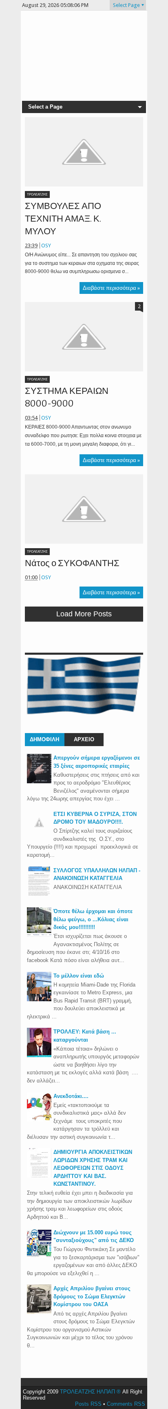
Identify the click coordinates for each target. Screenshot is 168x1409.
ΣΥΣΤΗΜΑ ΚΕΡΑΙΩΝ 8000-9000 (66, 397)
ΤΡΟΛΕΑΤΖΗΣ (37, 194)
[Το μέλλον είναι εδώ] (39, 999)
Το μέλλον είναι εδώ (78, 976)
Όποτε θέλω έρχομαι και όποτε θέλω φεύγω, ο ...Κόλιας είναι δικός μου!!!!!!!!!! (93, 919)
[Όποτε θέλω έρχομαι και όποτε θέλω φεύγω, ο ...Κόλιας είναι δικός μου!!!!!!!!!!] (39, 935)
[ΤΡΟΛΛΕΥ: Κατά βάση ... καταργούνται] (39, 1055)
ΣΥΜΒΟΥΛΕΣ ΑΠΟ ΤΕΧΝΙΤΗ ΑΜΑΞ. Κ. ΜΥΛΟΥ (63, 218)
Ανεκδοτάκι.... (70, 1096)
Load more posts (84, 614)
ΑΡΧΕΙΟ (84, 739)
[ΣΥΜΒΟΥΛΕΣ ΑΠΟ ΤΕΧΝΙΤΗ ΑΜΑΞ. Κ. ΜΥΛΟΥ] (84, 152)
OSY (46, 245)
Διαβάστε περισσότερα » (111, 288)
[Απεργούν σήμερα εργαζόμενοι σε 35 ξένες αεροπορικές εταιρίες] (39, 781)
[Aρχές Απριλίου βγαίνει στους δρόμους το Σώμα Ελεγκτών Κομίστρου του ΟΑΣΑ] (39, 1312)
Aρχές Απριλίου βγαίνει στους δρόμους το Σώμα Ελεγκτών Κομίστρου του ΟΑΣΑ (91, 1296)
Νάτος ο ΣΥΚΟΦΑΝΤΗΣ (72, 563)
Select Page (126, 5)
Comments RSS (126, 1404)
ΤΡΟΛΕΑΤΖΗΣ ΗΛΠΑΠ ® (90, 1392)
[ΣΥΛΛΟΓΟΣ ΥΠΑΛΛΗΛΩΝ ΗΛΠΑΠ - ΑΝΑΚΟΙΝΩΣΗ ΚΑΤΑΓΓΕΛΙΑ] (39, 894)
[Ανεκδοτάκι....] (39, 1120)
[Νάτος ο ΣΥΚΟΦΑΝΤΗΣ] (84, 509)
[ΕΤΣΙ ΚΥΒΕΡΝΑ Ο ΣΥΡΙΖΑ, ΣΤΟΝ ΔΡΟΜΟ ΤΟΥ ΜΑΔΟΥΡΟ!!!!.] (39, 833)
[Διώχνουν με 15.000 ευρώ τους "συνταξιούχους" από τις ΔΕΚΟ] (39, 1256)
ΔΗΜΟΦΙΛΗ (44, 739)
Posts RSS (88, 1404)
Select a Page (45, 107)
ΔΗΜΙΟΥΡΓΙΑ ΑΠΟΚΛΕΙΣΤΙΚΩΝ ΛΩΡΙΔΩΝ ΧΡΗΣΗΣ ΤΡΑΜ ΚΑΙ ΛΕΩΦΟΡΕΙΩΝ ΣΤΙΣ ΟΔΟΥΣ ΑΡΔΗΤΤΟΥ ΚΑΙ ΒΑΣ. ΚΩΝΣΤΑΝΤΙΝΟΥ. (92, 1168)
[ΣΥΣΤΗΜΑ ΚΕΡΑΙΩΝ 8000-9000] (84, 336)
